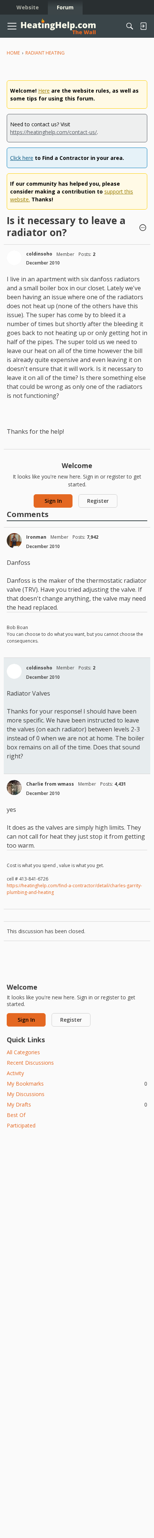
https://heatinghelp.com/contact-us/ (53, 132)
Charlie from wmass (50, 784)
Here (44, 90)
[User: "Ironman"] (14, 540)
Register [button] (98, 500)
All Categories (23, 1052)
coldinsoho (39, 254)
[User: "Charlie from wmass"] (14, 787)
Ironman (36, 537)
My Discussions (25, 1094)
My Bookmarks (77, 1083)
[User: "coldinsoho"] (14, 257)
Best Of (16, 1114)
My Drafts (77, 1104)
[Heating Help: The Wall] (58, 26)
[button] (142, 228)
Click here (21, 157)
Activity (15, 1073)
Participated (21, 1125)
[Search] (129, 26)
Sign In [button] (53, 500)
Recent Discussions (30, 1062)
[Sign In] (143, 26)
